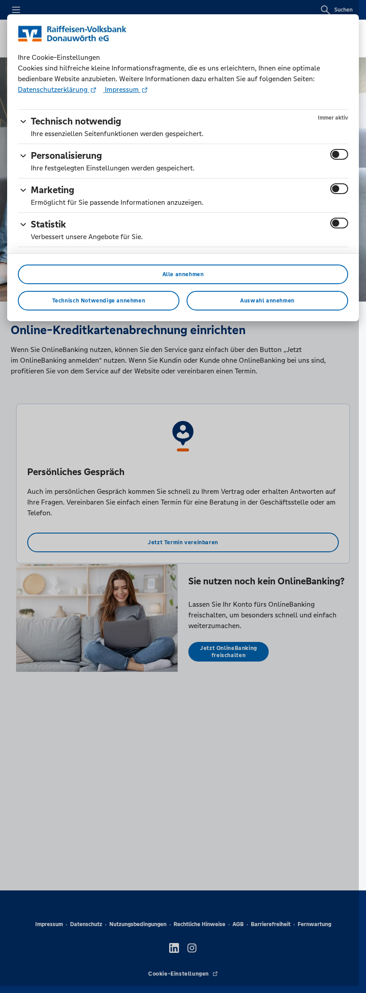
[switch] (339, 154)
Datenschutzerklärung (53, 89)
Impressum (122, 89)
